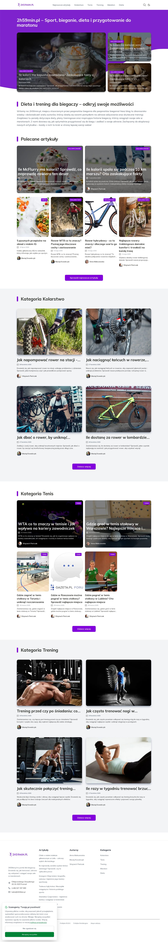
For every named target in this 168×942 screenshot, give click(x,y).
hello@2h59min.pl (18, 892)
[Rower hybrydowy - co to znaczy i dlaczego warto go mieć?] (101, 217)
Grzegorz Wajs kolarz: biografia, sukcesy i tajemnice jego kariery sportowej (52, 879)
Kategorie (105, 850)
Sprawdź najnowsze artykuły (84, 278)
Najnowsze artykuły (61, 5)
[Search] (144, 5)
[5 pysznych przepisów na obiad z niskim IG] (33, 217)
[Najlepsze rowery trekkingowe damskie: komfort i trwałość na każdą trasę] (135, 217)
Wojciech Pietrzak (98, 189)
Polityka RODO (65, 923)
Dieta (121, 5)
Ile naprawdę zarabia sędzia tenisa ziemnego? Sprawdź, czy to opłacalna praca (53, 869)
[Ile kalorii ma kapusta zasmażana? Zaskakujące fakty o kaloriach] (61, 62)
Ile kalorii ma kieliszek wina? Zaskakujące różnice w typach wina (127, 48)
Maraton (111, 5)
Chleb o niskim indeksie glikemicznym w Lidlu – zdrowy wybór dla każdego (51, 858)
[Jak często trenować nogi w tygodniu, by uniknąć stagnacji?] (118, 683)
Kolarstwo (79, 5)
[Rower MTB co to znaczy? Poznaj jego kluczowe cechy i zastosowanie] (67, 217)
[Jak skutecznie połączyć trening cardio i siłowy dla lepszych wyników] (49, 760)
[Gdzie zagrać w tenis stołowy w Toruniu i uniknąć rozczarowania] (33, 571)
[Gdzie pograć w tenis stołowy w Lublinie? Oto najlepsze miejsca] (101, 571)
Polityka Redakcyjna (80, 923)
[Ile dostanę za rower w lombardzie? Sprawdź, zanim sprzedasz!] (118, 409)
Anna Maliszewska (30, 189)
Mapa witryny (95, 923)
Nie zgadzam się (29, 928)
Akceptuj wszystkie (29, 934)
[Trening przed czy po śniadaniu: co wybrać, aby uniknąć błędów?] (49, 683)
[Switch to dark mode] (149, 5)
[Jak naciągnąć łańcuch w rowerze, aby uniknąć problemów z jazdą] (118, 332)
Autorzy (74, 850)
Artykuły (43, 850)
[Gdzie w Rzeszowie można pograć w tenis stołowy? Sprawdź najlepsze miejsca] (67, 571)
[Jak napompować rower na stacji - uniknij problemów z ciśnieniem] (49, 332)
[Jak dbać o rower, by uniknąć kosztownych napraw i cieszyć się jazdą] (49, 409)
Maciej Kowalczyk (98, 376)
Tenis (89, 5)
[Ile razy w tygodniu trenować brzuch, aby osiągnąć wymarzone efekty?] (118, 760)
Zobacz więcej (84, 466)
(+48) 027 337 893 (19, 888)
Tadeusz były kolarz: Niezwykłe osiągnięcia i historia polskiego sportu (51, 889)
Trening (99, 5)
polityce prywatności (38, 922)
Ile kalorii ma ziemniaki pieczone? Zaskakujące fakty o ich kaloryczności (129, 79)
